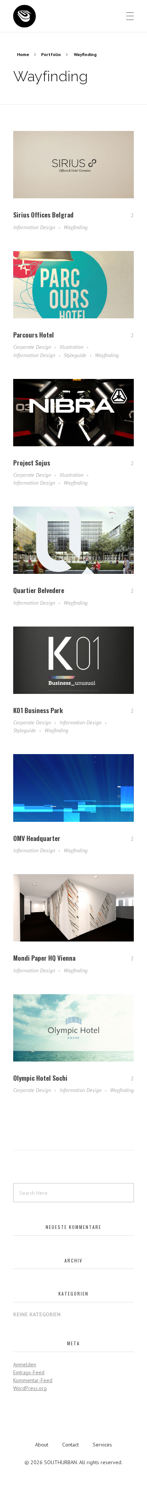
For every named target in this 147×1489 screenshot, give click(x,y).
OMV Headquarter (36, 838)
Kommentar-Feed (32, 1380)
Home (23, 54)
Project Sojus (31, 462)
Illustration (71, 347)
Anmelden (24, 1364)
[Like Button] (126, 215)
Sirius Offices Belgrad (43, 214)
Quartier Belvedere (38, 590)
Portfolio (51, 54)
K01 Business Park (38, 710)
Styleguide (75, 355)
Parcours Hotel (33, 334)
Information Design (34, 227)
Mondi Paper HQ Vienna (44, 958)
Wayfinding (75, 227)
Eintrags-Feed (28, 1372)
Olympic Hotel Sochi (40, 1078)
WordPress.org (30, 1388)
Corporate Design (32, 347)
